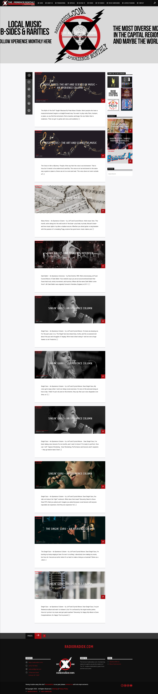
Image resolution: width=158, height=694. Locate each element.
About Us (50, 3)
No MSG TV (82, 3)
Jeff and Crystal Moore (42, 99)
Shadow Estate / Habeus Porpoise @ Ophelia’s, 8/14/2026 (120, 141)
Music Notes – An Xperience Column (70, 198)
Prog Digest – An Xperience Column (120, 156)
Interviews (39, 242)
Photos (110, 134)
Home (41, 3)
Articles (72, 3)
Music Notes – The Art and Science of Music (70, 143)
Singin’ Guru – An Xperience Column (70, 308)
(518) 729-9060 (33, 666)
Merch (91, 3)
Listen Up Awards (129, 3)
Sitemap (55, 689)
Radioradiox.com (79, 647)
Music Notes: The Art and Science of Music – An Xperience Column (70, 86)
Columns (38, 74)
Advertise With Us (114, 662)
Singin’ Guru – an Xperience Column (70, 584)
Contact (141, 3)
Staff (37, 155)
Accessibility (49, 684)
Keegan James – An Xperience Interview (120, 125)
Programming (61, 3)
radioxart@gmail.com (35, 669)
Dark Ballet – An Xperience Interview (70, 253)
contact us (69, 684)
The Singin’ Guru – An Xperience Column (70, 529)
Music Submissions (114, 3)
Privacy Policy (63, 689)
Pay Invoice (101, 3)
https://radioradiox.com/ (36, 662)
